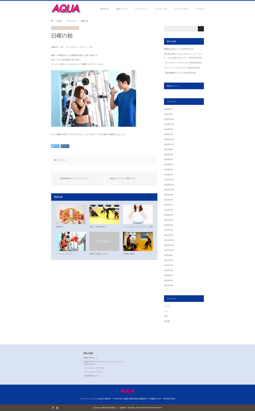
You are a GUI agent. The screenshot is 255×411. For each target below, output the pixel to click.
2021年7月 (168, 265)
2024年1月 (168, 134)
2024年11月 (169, 119)
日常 (166, 316)
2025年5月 (168, 109)
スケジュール (161, 9)
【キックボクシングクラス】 (176, 63)
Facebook (53, 407)
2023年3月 (168, 164)
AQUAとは (104, 9)
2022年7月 (168, 205)
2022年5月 (168, 215)
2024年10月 (169, 124)
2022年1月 (168, 235)
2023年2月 (168, 170)
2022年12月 (169, 180)
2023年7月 (168, 159)
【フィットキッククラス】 (175, 68)
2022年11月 (169, 185)
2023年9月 (168, 149)
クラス (58, 28)
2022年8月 (168, 200)
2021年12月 (169, 240)
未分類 (167, 321)
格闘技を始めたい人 (172, 49)
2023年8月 (168, 154)
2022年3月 (168, 225)
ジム (72, 28)
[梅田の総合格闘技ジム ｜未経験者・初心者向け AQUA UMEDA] (66, 8)
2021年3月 (168, 285)
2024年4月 (168, 129)
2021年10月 (169, 250)
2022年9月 (168, 195)
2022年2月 (168, 230)
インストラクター (181, 9)
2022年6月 (168, 210)
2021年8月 (168, 260)
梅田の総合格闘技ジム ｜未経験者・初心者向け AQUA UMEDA (124, 408)
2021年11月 (169, 245)
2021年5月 (168, 275)
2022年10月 (169, 190)
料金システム (122, 9)
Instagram (57, 407)
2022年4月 (168, 220)
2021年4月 (168, 280)
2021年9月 (168, 255)
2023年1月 (168, 175)
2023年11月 (169, 139)
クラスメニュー (141, 9)
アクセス (200, 9)
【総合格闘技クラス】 (173, 73)
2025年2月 (168, 114)
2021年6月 (168, 270)
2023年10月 (169, 144)
